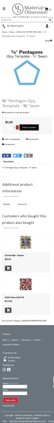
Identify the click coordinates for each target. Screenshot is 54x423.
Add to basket (29, 127)
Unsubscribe (8, 405)
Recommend (33, 139)
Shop (5, 340)
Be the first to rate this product (17, 112)
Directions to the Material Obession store (27, 421)
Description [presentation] (8, 161)
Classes (14, 340)
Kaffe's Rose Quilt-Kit (14, 297)
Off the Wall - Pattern (14, 255)
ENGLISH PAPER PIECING (34, 320)
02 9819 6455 (15, 25)
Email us (11, 360)
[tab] (8, 161)
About (37, 340)
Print (47, 40)
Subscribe (11, 400)
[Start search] (49, 19)
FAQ (5, 421)
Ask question (10, 144)
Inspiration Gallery (11, 344)
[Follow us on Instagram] (5, 369)
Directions (26, 340)
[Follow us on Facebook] (9, 369)
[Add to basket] (8, 268)
